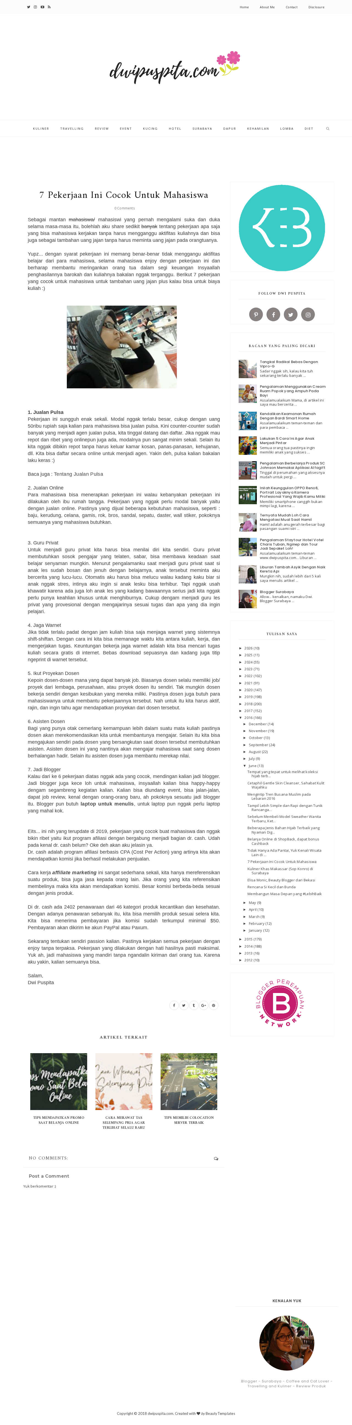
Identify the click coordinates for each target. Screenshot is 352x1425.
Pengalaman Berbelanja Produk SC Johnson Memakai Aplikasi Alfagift (293, 465)
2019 (248, 696)
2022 (248, 675)
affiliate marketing (74, 872)
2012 (248, 960)
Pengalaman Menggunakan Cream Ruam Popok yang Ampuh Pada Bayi (293, 391)
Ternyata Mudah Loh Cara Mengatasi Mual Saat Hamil (286, 517)
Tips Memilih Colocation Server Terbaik (189, 1120)
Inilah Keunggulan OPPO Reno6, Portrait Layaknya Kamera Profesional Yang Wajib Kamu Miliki (292, 492)
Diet (309, 128)
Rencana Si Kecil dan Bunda (272, 886)
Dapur (229, 128)
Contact (292, 7)
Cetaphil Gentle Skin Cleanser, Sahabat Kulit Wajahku (286, 785)
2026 (248, 648)
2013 (248, 953)
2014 (248, 946)
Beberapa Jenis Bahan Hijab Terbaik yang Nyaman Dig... (284, 830)
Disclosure (316, 7)
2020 (248, 689)
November (258, 730)
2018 (248, 703)
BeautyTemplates (220, 1413)
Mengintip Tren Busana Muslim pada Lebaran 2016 (279, 796)
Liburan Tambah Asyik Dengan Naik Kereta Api (292, 569)
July (252, 758)
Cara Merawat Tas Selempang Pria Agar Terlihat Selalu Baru (124, 1123)
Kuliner (41, 128)
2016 (248, 717)
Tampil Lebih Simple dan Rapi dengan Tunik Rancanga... (285, 807)
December (258, 723)
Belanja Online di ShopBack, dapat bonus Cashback (283, 841)
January (256, 930)
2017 (248, 710)
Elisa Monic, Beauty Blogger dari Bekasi (281, 880)
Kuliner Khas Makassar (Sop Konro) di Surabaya (280, 871)
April (253, 909)
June (253, 765)
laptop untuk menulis (107, 804)
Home (244, 7)
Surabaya (202, 128)
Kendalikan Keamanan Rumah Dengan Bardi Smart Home (288, 416)
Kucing (150, 128)
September (259, 744)
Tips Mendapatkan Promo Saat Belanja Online (58, 1120)
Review (102, 128)
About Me (267, 7)
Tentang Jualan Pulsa (78, 474)
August (255, 751)
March (255, 916)
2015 (248, 939)
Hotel (175, 128)
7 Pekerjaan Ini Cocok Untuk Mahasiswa (282, 861)
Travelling (72, 128)
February (257, 923)
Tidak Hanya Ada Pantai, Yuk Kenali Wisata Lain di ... (285, 852)
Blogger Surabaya (277, 591)
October (256, 737)
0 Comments (124, 208)
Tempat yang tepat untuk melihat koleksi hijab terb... (283, 774)
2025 (248, 654)
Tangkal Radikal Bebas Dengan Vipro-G (289, 364)
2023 (248, 668)
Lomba (287, 128)
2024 (248, 662)
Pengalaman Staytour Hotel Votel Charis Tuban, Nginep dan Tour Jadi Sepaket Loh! (292, 544)
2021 (248, 682)
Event (126, 128)
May (253, 902)
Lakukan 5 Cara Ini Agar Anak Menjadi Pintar (287, 441)
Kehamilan (258, 128)
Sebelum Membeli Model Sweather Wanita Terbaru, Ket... (284, 818)
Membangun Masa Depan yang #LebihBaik (285, 893)
